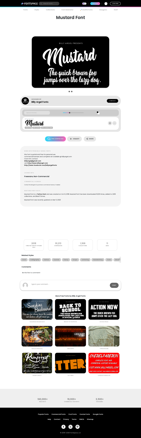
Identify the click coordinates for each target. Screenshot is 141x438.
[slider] (69, 112)
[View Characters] (110, 123)
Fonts (25, 10)
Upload (95, 3)
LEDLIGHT (70, 349)
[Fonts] (29, 3)
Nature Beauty (37, 349)
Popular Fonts (43, 414)
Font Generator (67, 10)
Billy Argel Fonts (39, 101)
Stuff (116, 10)
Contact (112, 101)
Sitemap (90, 419)
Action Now (104, 322)
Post (114, 285)
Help (49, 419)
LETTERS (70, 375)
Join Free (115, 3)
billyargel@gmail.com (32, 161)
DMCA (81, 419)
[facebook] (63, 427)
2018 (33, 243)
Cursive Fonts (85, 414)
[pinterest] (77, 427)
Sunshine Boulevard (37, 322)
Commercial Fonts (59, 414)
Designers (103, 10)
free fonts (42, 401)
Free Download (57, 139)
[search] (49, 3)
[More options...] (114, 123)
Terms (74, 419)
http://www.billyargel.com (37, 163)
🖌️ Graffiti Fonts (86, 10)
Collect (76, 139)
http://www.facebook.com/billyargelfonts (40, 165)
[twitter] (70, 427)
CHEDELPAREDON (104, 375)
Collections (50, 10)
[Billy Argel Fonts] (26, 101)
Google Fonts (98, 414)
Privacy (66, 419)
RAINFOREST (37, 375)
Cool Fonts (72, 414)
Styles (36, 10)
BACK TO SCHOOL (70, 322)
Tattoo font (41, 194)
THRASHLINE (104, 349)
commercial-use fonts (71, 401)
